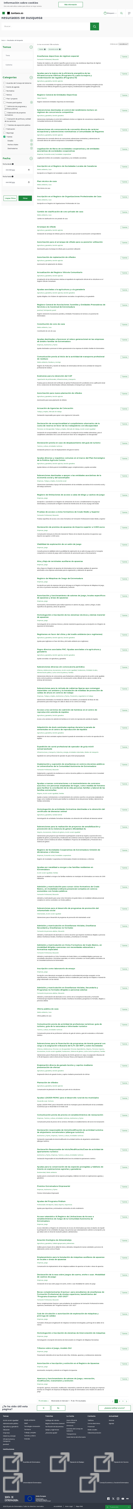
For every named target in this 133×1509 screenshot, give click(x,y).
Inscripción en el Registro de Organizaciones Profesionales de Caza (69, 196)
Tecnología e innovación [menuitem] (32, 1426)
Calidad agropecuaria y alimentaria (63, 1243)
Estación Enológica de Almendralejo (54, 1240)
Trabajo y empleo (42, 411)
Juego (46, 498)
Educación (55, 59)
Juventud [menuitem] (6, 1444)
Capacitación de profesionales (46, 379)
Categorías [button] (10, 77)
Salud (39, 98)
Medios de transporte (91, 752)
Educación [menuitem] (6, 1430)
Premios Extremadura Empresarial (53, 1186)
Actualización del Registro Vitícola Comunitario (59, 272)
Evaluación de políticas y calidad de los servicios (18, 120)
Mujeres (39, 793)
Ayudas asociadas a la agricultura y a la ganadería (61, 289)
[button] (110, 13)
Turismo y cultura (42, 446)
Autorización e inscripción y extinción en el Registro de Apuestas (68, 1363)
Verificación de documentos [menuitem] (54, 1426)
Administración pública (44, 672)
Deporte (44, 98)
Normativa (10, 91)
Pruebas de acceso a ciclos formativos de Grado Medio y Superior (68, 512)
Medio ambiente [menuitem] (29, 1420)
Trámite (9, 137)
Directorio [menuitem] (69, 1426)
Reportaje (10, 133)
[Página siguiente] (126, 1401)
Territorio (51, 1101)
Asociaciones (57, 670)
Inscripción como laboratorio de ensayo (56, 969)
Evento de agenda (12, 87)
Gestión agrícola (57, 81)
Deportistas (68, 1205)
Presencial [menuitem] (91, 1426)
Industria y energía (62, 752)
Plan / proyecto (11, 99)
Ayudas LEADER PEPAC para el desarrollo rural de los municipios (68, 1098)
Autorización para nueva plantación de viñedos (59, 393)
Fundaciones (81, 670)
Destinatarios (13, 148)
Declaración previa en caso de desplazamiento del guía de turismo (68, 443)
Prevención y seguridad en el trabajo (81, 696)
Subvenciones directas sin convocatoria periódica (61, 667)
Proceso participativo (14, 102)
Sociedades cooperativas (63, 154)
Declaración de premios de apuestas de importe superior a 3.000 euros (71, 527)
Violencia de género (58, 832)
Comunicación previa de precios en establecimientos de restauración (70, 1115)
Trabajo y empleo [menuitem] (30, 1433)
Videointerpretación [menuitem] (94, 1433)
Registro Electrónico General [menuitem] (54, 1423)
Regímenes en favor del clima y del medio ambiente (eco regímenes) (69, 634)
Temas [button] (7, 47)
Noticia (9, 95)
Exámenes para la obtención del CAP (54, 376)
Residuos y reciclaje (54, 362)
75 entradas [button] (44, 1401)
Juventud (40, 310)
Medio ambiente (42, 169)
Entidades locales (91, 670)
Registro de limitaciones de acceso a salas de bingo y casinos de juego (71, 495)
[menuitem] (21, 1462)
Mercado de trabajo (55, 411)
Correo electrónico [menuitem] (94, 1423)
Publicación (10, 129)
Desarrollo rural (42, 1101)
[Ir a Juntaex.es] (9, 13)
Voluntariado (41, 914)
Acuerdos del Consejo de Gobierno (18, 83)
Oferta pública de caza (48, 1009)
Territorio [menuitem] (27, 1429)
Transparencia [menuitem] (71, 1434)
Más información (70, 5)
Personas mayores (98, 1049)
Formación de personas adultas (47, 931)
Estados (10, 141)
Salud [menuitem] (26, 1423)
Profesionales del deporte (45, 1205)
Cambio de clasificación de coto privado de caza (60, 212)
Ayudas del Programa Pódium (51, 1201)
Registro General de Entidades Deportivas (57, 95)
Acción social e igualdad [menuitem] (10, 1420)
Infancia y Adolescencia (44, 670)
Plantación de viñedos (47, 1083)
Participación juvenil (49, 310)
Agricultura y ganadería (44, 81)
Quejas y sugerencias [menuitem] (52, 1430)
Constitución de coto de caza (51, 324)
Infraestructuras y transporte (66, 379)
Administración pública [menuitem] (10, 1423)
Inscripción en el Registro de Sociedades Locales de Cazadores (67, 166)
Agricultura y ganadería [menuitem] (10, 1426)
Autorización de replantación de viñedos (56, 257)
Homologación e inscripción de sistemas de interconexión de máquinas (71, 1333)
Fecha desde (7, 164)
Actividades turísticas (55, 446)
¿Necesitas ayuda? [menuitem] (51, 1433)
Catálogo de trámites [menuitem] (52, 1420)
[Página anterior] (113, 1401)
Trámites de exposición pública (18, 125)
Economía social (49, 154)
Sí (43, 1408)
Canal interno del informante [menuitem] (76, 1437)
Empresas (40, 154)
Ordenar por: (114, 44)
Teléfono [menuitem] (91, 1420)
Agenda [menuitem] (111, 1423)
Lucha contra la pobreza (59, 672)
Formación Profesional (44, 59)
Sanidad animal (57, 815)
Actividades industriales (76, 752)
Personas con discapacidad (45, 429)
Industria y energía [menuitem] (9, 1436)
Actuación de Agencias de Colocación (55, 408)
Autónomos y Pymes (50, 345)
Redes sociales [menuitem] (92, 1430)
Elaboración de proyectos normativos (15, 114)
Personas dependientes (78, 1049)
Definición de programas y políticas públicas (16, 107)
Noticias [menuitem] (111, 1420)
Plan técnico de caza (47, 181)
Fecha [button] (6, 158)
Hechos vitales (13, 144)
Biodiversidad (41, 1172)
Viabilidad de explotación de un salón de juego (59, 544)
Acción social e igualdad (87, 429)
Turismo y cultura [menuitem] (29, 1436)
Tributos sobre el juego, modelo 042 (54, 1348)
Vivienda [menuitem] (27, 1439)
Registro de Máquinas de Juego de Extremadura (60, 578)
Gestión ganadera (58, 115)
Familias (70, 672)
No (58, 1408)
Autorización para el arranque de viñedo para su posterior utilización (70, 242)
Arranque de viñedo (46, 227)
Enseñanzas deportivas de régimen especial (58, 56)
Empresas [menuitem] (6, 1433)
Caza (49, 169)
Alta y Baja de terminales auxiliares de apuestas (60, 561)
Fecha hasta (7, 176)
